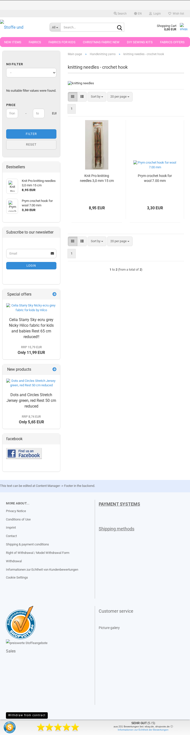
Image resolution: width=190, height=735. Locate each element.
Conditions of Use (18, 519)
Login (31, 265)
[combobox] (97, 97)
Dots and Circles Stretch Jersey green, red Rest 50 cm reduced (31, 400)
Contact (11, 536)
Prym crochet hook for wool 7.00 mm (155, 178)
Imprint (11, 527)
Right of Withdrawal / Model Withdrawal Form (37, 553)
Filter (31, 134)
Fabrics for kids (61, 42)
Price (11, 105)
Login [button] (156, 13)
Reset (31, 144)
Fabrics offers (172, 42)
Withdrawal (14, 561)
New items (12, 42)
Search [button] (122, 13)
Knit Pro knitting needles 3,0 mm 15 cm (97, 178)
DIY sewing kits (140, 42)
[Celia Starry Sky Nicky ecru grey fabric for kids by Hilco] (31, 307)
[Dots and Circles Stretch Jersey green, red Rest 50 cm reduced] (31, 383)
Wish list (177, 13)
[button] (137, 13)
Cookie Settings (17, 577)
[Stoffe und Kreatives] (21, 27)
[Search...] (119, 27)
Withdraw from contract (27, 715)
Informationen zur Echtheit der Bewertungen (143, 729)
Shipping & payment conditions (27, 544)
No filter (14, 64)
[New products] (54, 369)
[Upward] (13, 727)
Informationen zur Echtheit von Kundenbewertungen (42, 569)
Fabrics (35, 42)
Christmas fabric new (101, 42)
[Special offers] (54, 294)
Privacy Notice (16, 511)
